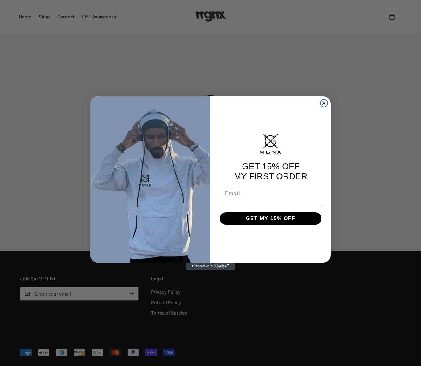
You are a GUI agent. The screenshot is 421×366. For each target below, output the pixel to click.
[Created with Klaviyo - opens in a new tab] (210, 266)
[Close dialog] (324, 103)
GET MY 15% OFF (271, 218)
